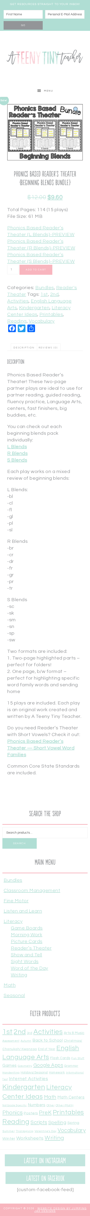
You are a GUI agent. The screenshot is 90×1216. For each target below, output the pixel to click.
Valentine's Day (46, 1131)
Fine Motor (16, 900)
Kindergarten (34, 307)
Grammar (71, 1065)
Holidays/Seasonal (34, 1072)
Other (51, 1105)
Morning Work (26, 934)
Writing (19, 975)
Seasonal (14, 995)
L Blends (17, 446)
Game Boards (27, 928)
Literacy (13, 921)
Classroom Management (32, 890)
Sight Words (25, 961)
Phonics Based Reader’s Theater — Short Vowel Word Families (40, 748)
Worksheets (30, 1138)
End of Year (46, 1049)
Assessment (10, 1040)
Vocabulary (42, 321)
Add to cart (36, 270)
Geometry (25, 1065)
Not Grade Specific (14, 1105)
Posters (31, 1113)
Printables (51, 314)
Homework (57, 1072)
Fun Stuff (77, 1058)
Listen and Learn (23, 911)
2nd (54, 294)
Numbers (37, 1105)
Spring (73, 1123)
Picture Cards (26, 941)
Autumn (26, 1041)
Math (10, 985)
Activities (18, 301)
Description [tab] (24, 348)
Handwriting (11, 1072)
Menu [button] (48, 91)
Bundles (44, 287)
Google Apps (48, 1065)
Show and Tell (26, 954)
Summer (8, 1131)
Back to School (47, 1040)
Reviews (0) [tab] (48, 348)
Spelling (57, 1122)
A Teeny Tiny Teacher (45, 57)
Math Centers (70, 1097)
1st (44, 294)
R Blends (17, 453)
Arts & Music (74, 1033)
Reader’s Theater (31, 948)
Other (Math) (64, 1105)
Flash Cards (60, 1058)
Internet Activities (28, 1079)
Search (19, 843)
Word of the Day (29, 968)
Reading (17, 321)
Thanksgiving (25, 1131)
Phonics (12, 1113)
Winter (8, 1138)
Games (9, 1065)
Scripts (38, 1122)
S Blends (17, 460)
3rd (29, 1033)
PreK (45, 1113)
